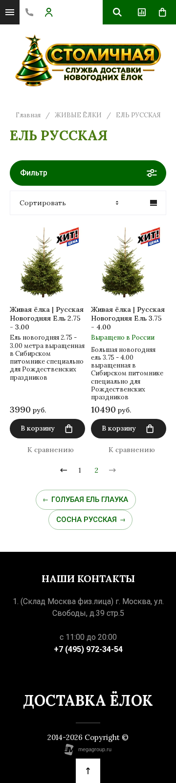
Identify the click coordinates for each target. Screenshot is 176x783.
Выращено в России (122, 337)
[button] (29, 12)
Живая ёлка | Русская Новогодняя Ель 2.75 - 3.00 (47, 318)
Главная (28, 115)
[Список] (153, 203)
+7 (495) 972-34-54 (88, 649)
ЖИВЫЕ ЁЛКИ (78, 115)
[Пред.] (63, 470)
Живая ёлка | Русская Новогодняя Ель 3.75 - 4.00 (128, 318)
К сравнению (50, 449)
